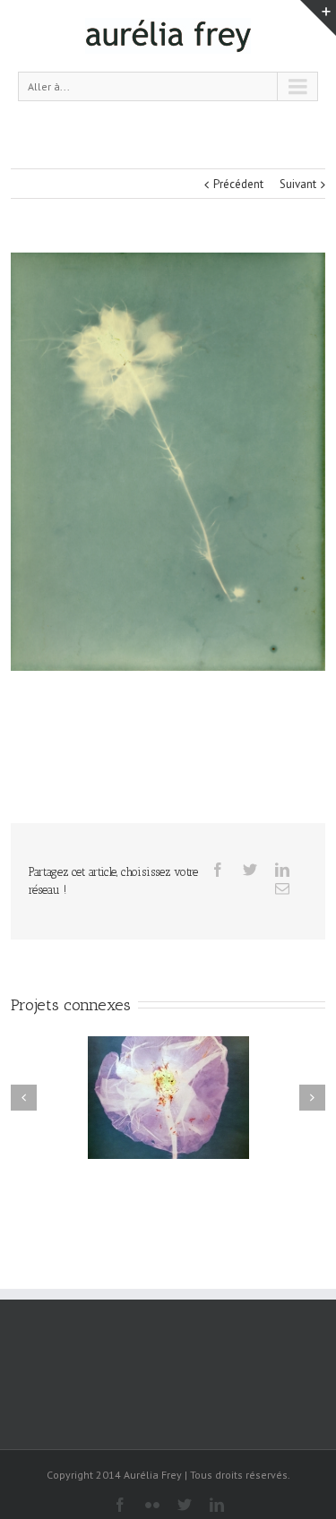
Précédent (238, 184)
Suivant (298, 184)
